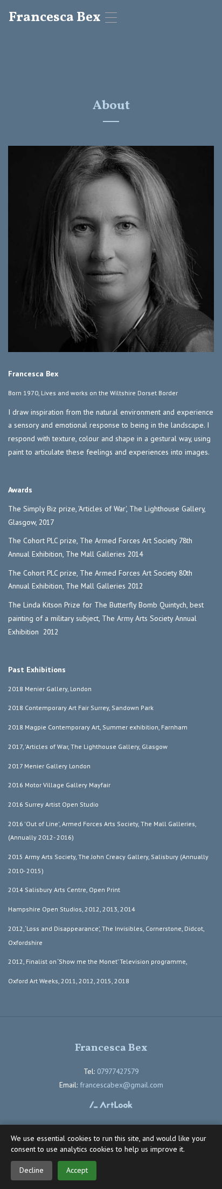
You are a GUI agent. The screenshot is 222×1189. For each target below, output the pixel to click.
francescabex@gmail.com (121, 1085)
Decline (31, 1170)
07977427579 (117, 1071)
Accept (77, 1170)
